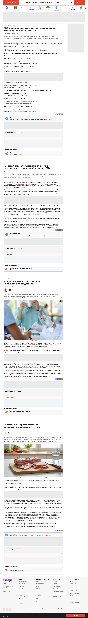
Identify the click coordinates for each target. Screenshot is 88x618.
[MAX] (58, 114)
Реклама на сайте (74, 590)
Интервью (38, 596)
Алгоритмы (55, 588)
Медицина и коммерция (42, 579)
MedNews (38, 600)
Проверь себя (22, 603)
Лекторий (21, 598)
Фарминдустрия (22, 589)
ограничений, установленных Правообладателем (56, 608)
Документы (58, 2)
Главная (5, 25)
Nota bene (21, 601)
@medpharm (53, 235)
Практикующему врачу (46, 2)
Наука (20, 584)
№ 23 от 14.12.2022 (20, 184)
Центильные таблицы (58, 591)
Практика (14, 25)
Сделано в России (40, 584)
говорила (50, 363)
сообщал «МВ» (55, 227)
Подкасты (72, 581)
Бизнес (35, 2)
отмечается (7, 350)
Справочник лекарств (58, 596)
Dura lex (38, 586)
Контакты (72, 600)
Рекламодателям (75, 588)
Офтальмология (73, 584)
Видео (37, 593)
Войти (80, 2)
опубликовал (18, 370)
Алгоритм (21, 595)
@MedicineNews (49, 119)
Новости (28, 2)
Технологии (21, 586)
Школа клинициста (24, 593)
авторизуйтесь (19, 154)
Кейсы (71, 595)
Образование (22, 583)
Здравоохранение (16, 163)
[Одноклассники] (62, 114)
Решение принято (29, 344)
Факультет (38, 601)
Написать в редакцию (75, 602)
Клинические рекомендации (59, 589)
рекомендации (18, 43)
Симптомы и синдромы (58, 594)
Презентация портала (75, 593)
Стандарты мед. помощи (59, 593)
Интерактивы (73, 583)
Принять (76, 615)
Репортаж (38, 595)
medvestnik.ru (69, 609)
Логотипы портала (74, 596)
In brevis (21, 600)
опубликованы (45, 481)
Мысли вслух (39, 588)
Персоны (55, 583)
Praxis (37, 598)
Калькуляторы (56, 586)
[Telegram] (56, 114)
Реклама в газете (74, 591)
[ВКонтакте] (60, 114)
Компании (55, 581)
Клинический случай (23, 596)
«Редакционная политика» (8, 588)
